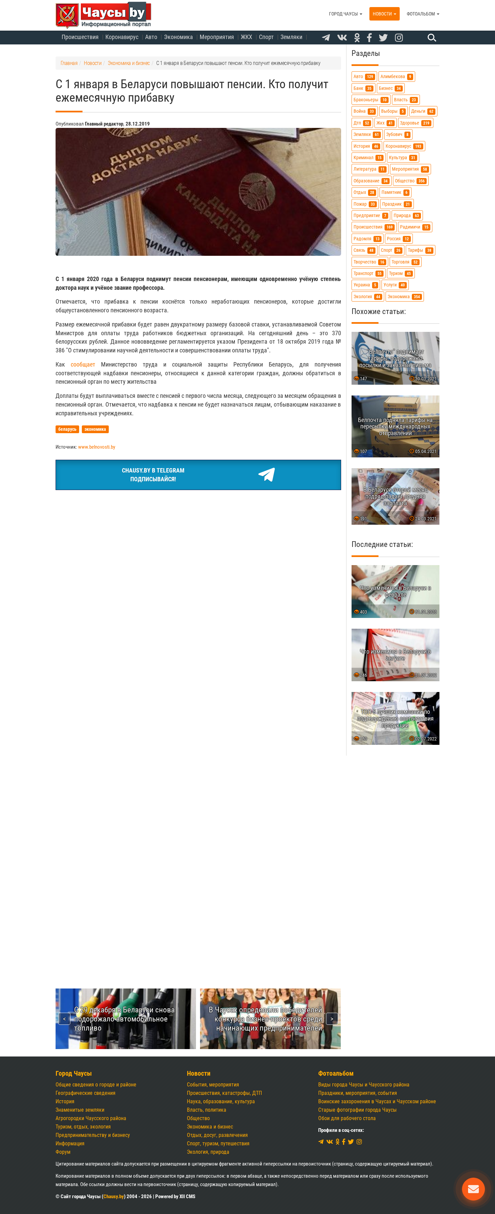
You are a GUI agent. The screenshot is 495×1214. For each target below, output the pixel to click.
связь (363, 250)
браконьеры (370, 100)
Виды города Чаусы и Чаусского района (363, 1084)
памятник (394, 193)
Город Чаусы (344, 13)
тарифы (419, 250)
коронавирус (403, 146)
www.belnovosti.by (96, 447)
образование (371, 181)
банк (362, 88)
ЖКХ (246, 36)
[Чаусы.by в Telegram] (326, 38)
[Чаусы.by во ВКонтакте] (342, 38)
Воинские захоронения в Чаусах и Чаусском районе (377, 1101)
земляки (366, 135)
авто (363, 77)
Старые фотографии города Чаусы (357, 1110)
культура (402, 158)
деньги (422, 111)
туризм (400, 273)
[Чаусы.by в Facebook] (369, 38)
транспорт (368, 273)
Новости (383, 13)
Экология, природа (208, 1152)
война (364, 111)
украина (365, 285)
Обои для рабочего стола (347, 1118)
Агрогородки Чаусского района (91, 1118)
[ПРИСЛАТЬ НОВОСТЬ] (473, 1189)
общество (410, 181)
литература (369, 169)
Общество (198, 1118)
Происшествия (80, 36)
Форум (63, 1152)
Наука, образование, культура (221, 1101)
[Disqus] (198, 694)
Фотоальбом (421, 13)
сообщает (83, 364)
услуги (394, 285)
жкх (384, 123)
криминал (368, 158)
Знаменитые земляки (80, 1110)
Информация (70, 1143)
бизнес (390, 88)
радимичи (414, 227)
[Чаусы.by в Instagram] (399, 38)
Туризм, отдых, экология (83, 1126)
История (65, 1101)
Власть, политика (206, 1110)
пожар (364, 204)
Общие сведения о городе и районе (96, 1084)
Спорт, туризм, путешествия (218, 1143)
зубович (397, 135)
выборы (392, 111)
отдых (364, 193)
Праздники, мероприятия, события (357, 1093)
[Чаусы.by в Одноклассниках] (357, 38)
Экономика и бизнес (210, 1126)
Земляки (291, 36)
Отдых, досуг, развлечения (217, 1135)
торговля (405, 262)
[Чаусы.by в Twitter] (383, 38)
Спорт (266, 36)
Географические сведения (86, 1093)
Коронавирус (121, 36)
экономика (404, 297)
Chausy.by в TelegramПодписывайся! (153, 475)
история (366, 146)
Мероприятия (217, 36)
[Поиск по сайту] (431, 37)
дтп (361, 123)
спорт (390, 250)
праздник (396, 204)
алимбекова (396, 77)
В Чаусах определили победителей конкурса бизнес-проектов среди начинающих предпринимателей (265, 1019)
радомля (367, 239)
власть (405, 100)
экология (367, 297)
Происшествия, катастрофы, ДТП (224, 1093)
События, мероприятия (213, 1084)
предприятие (370, 215)
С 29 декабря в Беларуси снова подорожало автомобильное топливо (124, 1019)
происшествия (373, 227)
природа (406, 215)
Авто (151, 36)
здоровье (414, 123)
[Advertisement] (198, 545)
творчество (369, 262)
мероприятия (409, 169)
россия (398, 239)
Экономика (178, 36)
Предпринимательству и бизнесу (93, 1135)
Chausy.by (113, 1196)
